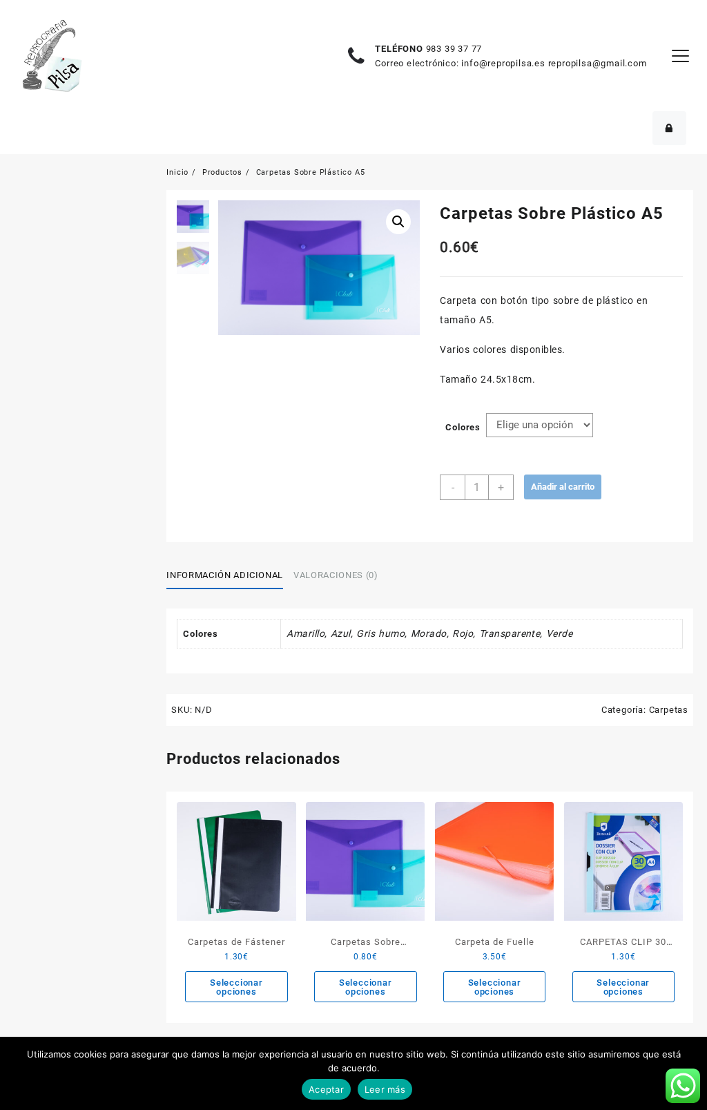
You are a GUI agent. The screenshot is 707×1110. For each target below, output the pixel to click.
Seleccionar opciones (236, 987)
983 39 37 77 (454, 49)
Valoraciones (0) (335, 575)
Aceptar (326, 1089)
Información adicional (224, 575)
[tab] (229, 575)
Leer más (385, 1089)
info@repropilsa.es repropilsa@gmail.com (553, 63)
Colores (463, 427)
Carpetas (668, 710)
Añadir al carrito (562, 486)
